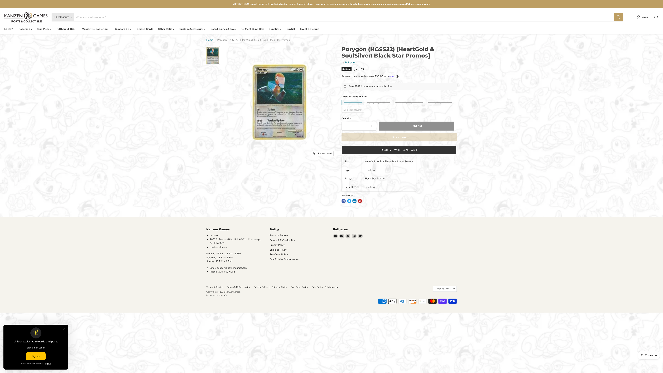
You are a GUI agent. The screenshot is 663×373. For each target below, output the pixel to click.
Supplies (274, 29)
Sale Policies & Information (284, 259)
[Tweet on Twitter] (349, 201)
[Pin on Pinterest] (360, 201)
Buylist (291, 29)
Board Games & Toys (223, 29)
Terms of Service (279, 235)
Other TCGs (165, 29)
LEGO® (8, 29)
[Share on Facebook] (344, 201)
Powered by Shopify (216, 295)
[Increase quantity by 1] (372, 126)
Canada (443, 288)
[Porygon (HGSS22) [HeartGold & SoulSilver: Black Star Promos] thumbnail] (213, 55)
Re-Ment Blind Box (252, 29)
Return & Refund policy (282, 240)
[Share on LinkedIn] (354, 201)
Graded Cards (145, 29)
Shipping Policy (278, 249)
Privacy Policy (277, 245)
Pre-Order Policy (279, 254)
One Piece (43, 29)
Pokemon (350, 62)
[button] (399, 150)
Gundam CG (122, 29)
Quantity (346, 118)
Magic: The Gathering (95, 29)
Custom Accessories (191, 29)
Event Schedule (309, 29)
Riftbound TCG (66, 29)
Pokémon (25, 29)
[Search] (618, 17)
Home (209, 40)
